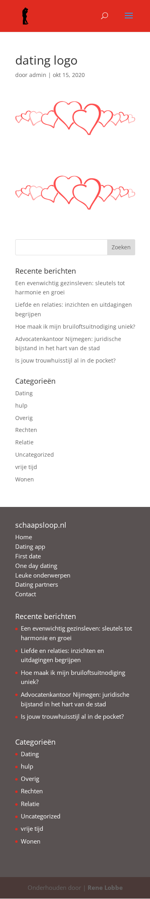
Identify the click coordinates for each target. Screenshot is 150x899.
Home (23, 537)
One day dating (36, 566)
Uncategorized (34, 454)
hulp (21, 405)
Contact (25, 594)
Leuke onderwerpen (42, 575)
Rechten (26, 430)
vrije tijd (26, 467)
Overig (24, 418)
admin (37, 75)
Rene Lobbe (105, 887)
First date (28, 556)
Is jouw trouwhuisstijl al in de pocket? (65, 360)
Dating (24, 393)
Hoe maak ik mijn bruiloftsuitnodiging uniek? (75, 326)
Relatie (24, 442)
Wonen (24, 479)
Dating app (30, 546)
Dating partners (36, 584)
